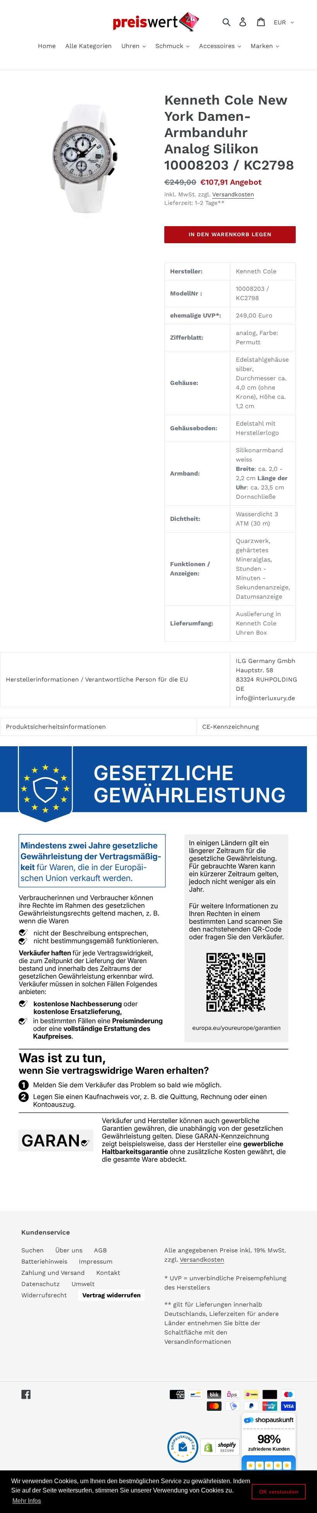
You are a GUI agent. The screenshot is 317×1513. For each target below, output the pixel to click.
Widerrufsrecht (44, 1295)
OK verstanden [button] (278, 1492)
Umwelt (83, 1284)
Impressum (95, 1261)
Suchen (32, 1250)
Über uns (68, 1250)
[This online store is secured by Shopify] (220, 1453)
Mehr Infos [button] (26, 1501)
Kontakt (108, 1272)
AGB (100, 1250)
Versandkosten (233, 194)
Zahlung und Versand (53, 1272)
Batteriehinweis (44, 1261)
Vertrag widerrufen (111, 1295)
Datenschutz (40, 1284)
